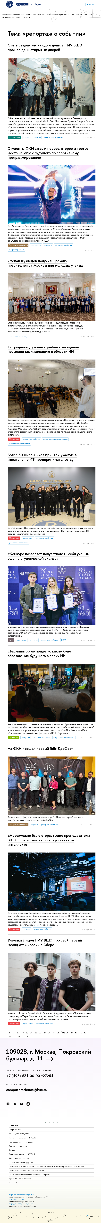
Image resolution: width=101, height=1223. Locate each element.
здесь (52, 1215)
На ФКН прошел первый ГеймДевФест (40, 748)
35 (14, 1036)
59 (27, 1036)
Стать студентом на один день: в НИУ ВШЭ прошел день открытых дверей (45, 47)
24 (49, 1032)
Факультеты (76, 14)
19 (27, 1032)
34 (9, 1036)
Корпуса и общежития (18, 1146)
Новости (26, 17)
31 (80, 1032)
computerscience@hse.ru (26, 1089)
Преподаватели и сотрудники (21, 1142)
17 (18, 1032)
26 (58, 1032)
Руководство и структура (19, 1133)
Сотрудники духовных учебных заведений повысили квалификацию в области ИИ (43, 349)
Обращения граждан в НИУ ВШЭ (22, 1154)
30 (76, 1032)
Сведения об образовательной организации (26, 1170)
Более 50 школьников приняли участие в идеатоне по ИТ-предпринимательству (42, 457)
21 (36, 1032)
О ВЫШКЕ (13, 1125)
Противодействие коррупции (21, 1162)
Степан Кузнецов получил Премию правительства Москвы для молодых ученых (45, 263)
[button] (46, 1122)
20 (31, 1032)
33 (89, 1032)
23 (45, 1032)
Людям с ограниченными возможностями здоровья (29, 1174)
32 (85, 1032)
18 (22, 1032)
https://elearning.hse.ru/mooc (21, 1204)
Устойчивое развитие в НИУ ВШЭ (22, 1138)
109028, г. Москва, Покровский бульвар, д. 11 (48, 1054)
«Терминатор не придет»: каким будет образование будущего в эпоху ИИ (40, 653)
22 (40, 1032)
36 (18, 1036)
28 (67, 1032)
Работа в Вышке (15, 1183)
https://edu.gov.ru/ (16, 1199)
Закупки (12, 1150)
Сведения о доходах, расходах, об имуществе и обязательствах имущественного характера (46, 1166)
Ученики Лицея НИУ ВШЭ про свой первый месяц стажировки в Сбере (45, 942)
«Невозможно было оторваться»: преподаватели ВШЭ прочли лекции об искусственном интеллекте (49, 840)
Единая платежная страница (20, 1178)
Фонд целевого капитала (19, 1158)
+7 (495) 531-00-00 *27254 (29, 1075)
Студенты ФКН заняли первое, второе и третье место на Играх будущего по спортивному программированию (48, 153)
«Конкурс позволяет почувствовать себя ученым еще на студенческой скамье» (48, 556)
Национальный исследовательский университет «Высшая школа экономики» (35, 14)
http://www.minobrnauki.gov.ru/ (21, 1194)
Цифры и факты (15, 1129)
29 (72, 1032)
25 (53, 1032)
